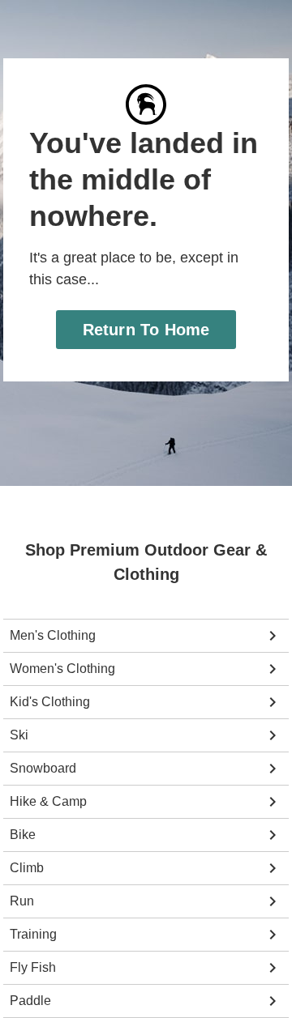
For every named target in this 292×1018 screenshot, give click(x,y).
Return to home (146, 329)
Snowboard (43, 768)
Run (22, 901)
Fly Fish (33, 967)
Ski (19, 735)
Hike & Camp (48, 801)
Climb (27, 868)
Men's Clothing (53, 635)
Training (33, 934)
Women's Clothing (62, 668)
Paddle (30, 1000)
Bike (23, 834)
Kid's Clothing (50, 702)
